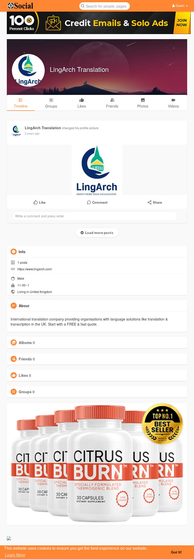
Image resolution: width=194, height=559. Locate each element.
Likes (23, 375)
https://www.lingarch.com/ (34, 269)
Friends (25, 359)
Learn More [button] (15, 555)
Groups (25, 392)
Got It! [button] (176, 552)
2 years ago (32, 133)
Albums (25, 342)
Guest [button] (180, 5)
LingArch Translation (79, 69)
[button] (105, 6)
